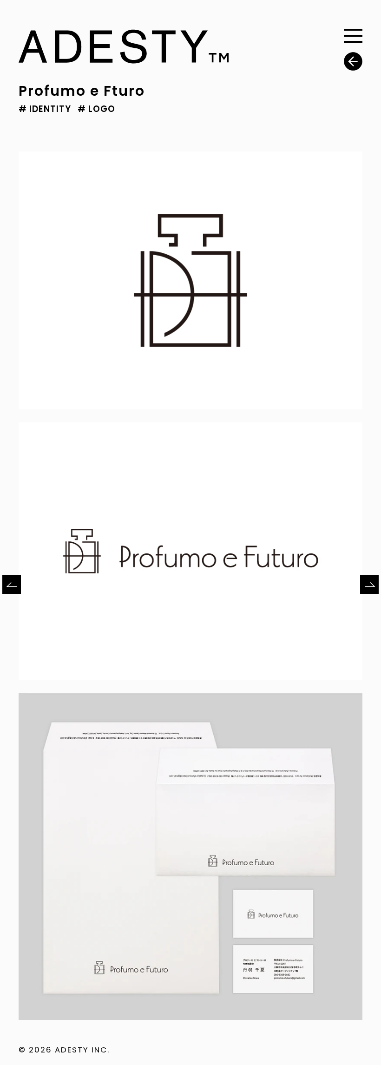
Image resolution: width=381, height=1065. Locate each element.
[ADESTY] (124, 57)
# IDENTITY (45, 109)
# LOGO (96, 109)
